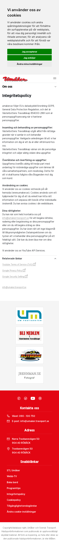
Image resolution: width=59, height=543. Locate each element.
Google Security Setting (13, 277)
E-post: (30, 421)
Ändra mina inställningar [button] (29, 64)
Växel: (23, 416)
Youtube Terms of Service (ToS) (17, 265)
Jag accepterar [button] (29, 51)
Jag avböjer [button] (29, 58)
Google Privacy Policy (12, 271)
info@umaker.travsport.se (15, 218)
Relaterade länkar (12, 258)
